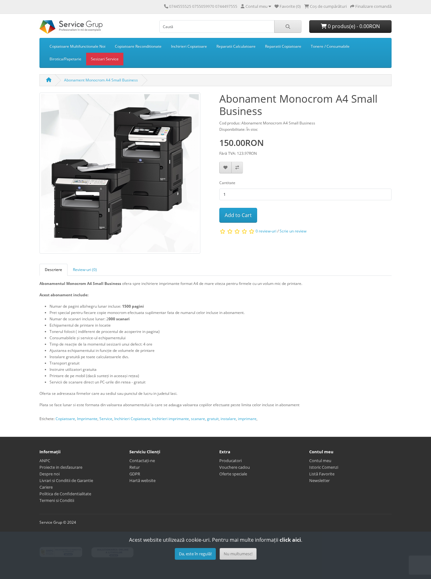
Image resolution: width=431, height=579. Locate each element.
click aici (290, 539)
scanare (198, 418)
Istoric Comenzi (323, 467)
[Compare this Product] (237, 167)
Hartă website (142, 480)
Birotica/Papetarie (65, 59)
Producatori (230, 460)
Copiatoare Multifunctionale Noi (77, 46)
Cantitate (227, 182)
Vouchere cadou (234, 467)
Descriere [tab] (53, 269)
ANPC (44, 460)
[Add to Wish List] (225, 167)
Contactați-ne (142, 460)
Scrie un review (293, 231)
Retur (134, 467)
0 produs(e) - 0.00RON (353, 26)
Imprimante (87, 418)
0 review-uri (266, 231)
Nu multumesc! (238, 554)
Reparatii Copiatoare (283, 46)
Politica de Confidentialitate (65, 494)
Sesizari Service (105, 59)
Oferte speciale (233, 474)
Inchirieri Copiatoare (189, 46)
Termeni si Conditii (56, 500)
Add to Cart (238, 215)
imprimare (247, 418)
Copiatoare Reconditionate (138, 46)
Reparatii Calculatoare (236, 46)
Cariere (46, 487)
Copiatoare (65, 418)
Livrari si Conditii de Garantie (66, 480)
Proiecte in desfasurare (60, 467)
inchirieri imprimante (170, 418)
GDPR (134, 474)
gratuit (213, 418)
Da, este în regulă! (195, 554)
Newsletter (319, 480)
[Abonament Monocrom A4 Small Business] (119, 175)
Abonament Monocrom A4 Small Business (101, 80)
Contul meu (320, 460)
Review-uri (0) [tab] (85, 269)
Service (105, 418)
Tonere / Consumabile (330, 46)
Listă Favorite (321, 474)
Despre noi (49, 474)
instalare (228, 418)
